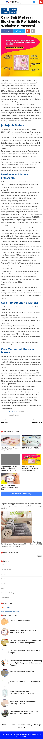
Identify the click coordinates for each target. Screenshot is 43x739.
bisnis (2, 588)
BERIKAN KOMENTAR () (26, 496)
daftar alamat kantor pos (8, 593)
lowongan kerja (5, 598)
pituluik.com (36, 734)
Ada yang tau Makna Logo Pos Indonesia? (25, 681)
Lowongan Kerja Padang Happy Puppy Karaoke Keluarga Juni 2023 (24, 712)
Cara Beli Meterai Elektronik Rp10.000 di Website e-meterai (21, 21)
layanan (5, 12)
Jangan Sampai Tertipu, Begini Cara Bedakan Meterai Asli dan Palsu (9, 468)
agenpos (3, 574)
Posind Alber (7, 608)
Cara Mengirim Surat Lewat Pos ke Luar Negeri (25, 651)
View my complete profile (10, 611)
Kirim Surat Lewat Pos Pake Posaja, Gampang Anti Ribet (23, 702)
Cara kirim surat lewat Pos (20, 620)
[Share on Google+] (28, 31)
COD (2, 564)
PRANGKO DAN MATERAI (30, 448)
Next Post (4, 423)
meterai (13, 12)
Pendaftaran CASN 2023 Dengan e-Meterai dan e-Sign (9, 487)
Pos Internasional (6, 569)
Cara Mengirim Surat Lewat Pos (22, 671)
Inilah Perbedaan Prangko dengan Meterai (10, 449)
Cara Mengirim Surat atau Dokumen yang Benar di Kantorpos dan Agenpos (25, 641)
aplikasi (3, 579)
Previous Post (37, 423)
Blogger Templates (25, 734)
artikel (3, 583)
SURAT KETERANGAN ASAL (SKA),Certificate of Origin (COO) (22, 692)
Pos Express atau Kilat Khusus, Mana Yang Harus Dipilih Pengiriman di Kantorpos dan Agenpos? (26, 663)
